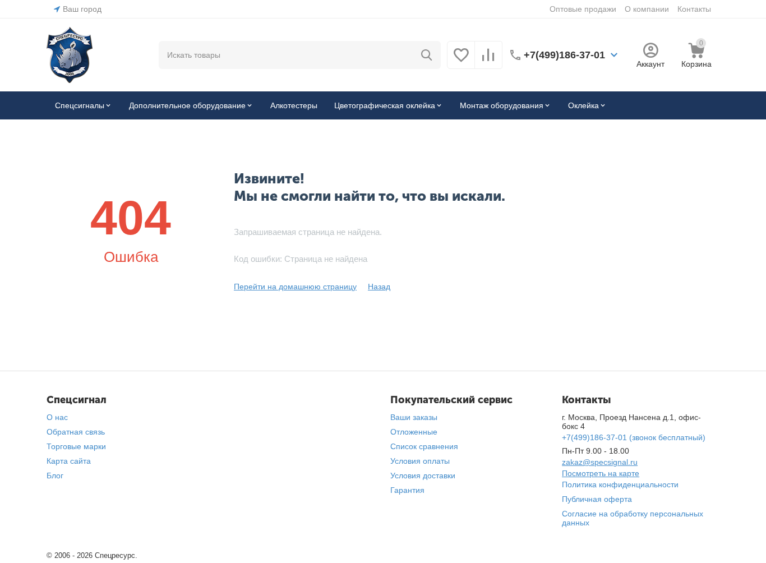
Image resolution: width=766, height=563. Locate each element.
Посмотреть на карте (600, 473)
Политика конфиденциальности (620, 484)
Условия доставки (422, 475)
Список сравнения (424, 446)
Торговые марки (76, 446)
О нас (57, 417)
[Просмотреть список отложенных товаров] (461, 61)
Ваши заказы (413, 417)
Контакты (694, 8)
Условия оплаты (420, 460)
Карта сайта (69, 460)
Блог (55, 475)
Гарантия (407, 490)
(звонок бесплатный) (633, 437)
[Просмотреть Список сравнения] (488, 61)
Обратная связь (76, 431)
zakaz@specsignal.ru (600, 462)
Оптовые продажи (583, 8)
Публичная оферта (597, 499)
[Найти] (427, 55)
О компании (647, 8)
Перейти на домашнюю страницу (295, 286)
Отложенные (413, 431)
